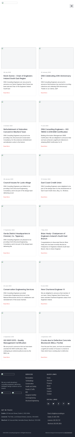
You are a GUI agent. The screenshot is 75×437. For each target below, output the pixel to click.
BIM (27, 392)
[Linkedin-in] (48, 403)
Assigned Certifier (31, 395)
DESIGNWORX (68, 432)
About (48, 386)
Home (48, 378)
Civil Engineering (31, 398)
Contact (49, 394)
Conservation (30, 383)
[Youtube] (68, 403)
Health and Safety (31, 386)
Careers (49, 391)
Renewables (29, 378)
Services (49, 380)
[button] (71, 6)
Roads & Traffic (30, 389)
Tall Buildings (29, 380)
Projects (49, 383)
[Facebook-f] (58, 403)
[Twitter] (53, 403)
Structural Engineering (32, 400)
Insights (49, 388)
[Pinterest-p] (63, 403)
